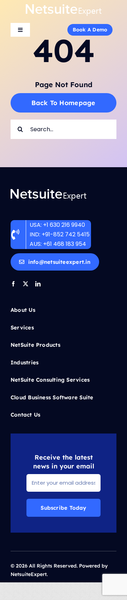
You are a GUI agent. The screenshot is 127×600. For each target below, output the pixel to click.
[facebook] (13, 283)
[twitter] (25, 283)
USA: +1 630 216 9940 (57, 225)
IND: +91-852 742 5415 (60, 234)
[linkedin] (38, 283)
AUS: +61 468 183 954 (58, 244)
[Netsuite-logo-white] (64, 6)
